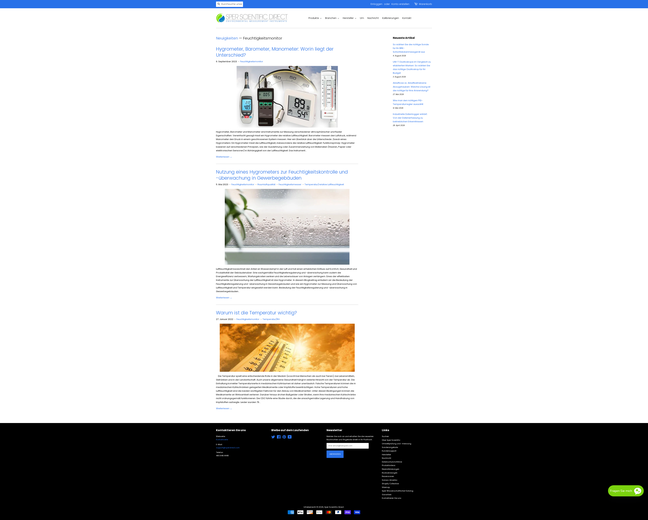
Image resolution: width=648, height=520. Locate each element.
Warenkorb (425, 4)
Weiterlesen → (224, 156)
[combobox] (229, 4)
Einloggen (376, 4)
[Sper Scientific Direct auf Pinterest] (284, 437)
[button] (626, 490)
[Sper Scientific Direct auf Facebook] (279, 437)
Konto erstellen (400, 4)
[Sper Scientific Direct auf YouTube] (290, 437)
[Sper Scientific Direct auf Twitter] (273, 437)
